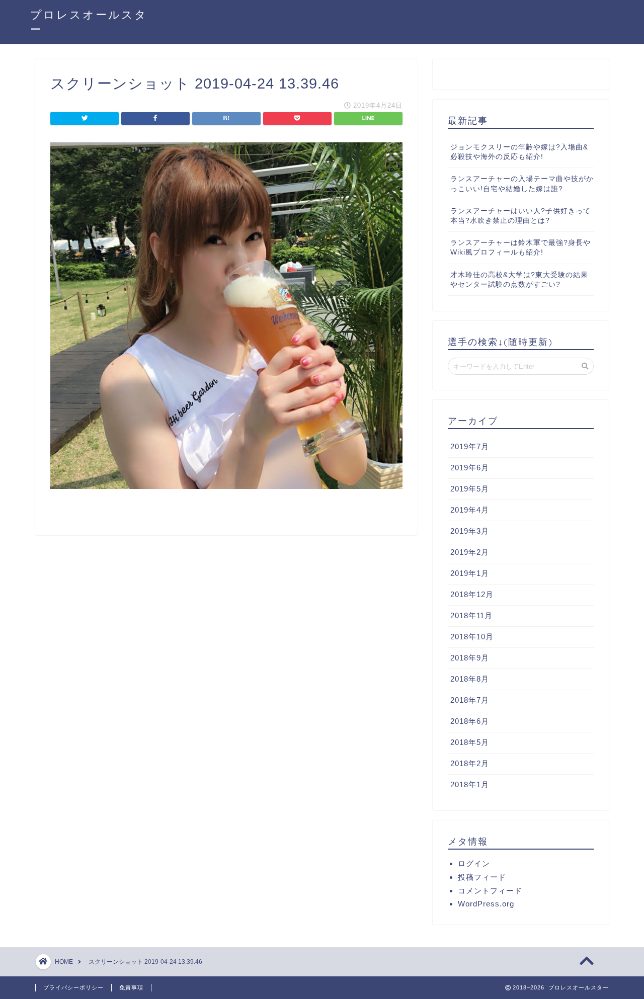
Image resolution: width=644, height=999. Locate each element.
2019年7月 (469, 446)
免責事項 (131, 987)
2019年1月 (469, 573)
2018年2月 (469, 763)
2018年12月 (472, 594)
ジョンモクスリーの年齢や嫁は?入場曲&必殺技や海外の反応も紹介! (519, 151)
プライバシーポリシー (73, 987)
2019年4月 (469, 510)
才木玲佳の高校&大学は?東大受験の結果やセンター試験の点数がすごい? (519, 279)
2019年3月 (469, 531)
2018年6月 (469, 721)
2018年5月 (469, 742)
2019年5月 (469, 488)
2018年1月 (469, 784)
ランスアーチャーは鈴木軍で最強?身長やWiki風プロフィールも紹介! (520, 247)
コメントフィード (490, 890)
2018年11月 (471, 615)
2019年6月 (469, 467)
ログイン (474, 863)
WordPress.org (486, 903)
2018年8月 (469, 679)
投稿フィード (482, 877)
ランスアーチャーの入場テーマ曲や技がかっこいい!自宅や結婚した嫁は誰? (522, 183)
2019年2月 (469, 552)
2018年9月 (469, 657)
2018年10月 (472, 636)
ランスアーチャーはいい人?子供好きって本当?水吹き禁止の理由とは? (520, 215)
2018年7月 (469, 700)
